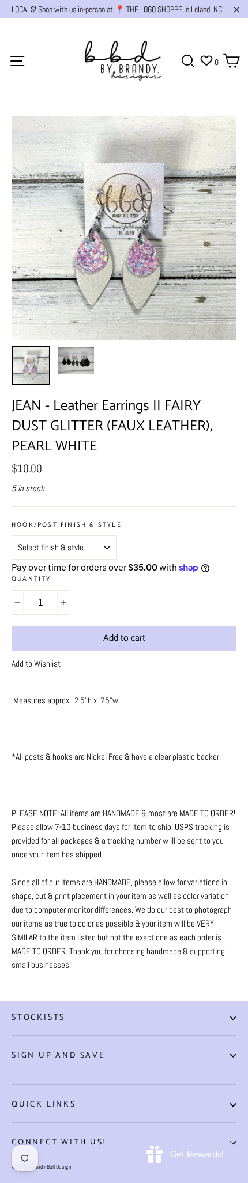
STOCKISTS (38, 1017)
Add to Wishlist (36, 663)
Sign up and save (58, 1055)
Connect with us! (59, 1142)
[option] (124, 228)
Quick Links (44, 1104)
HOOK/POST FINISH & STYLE (67, 525)
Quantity (31, 579)
